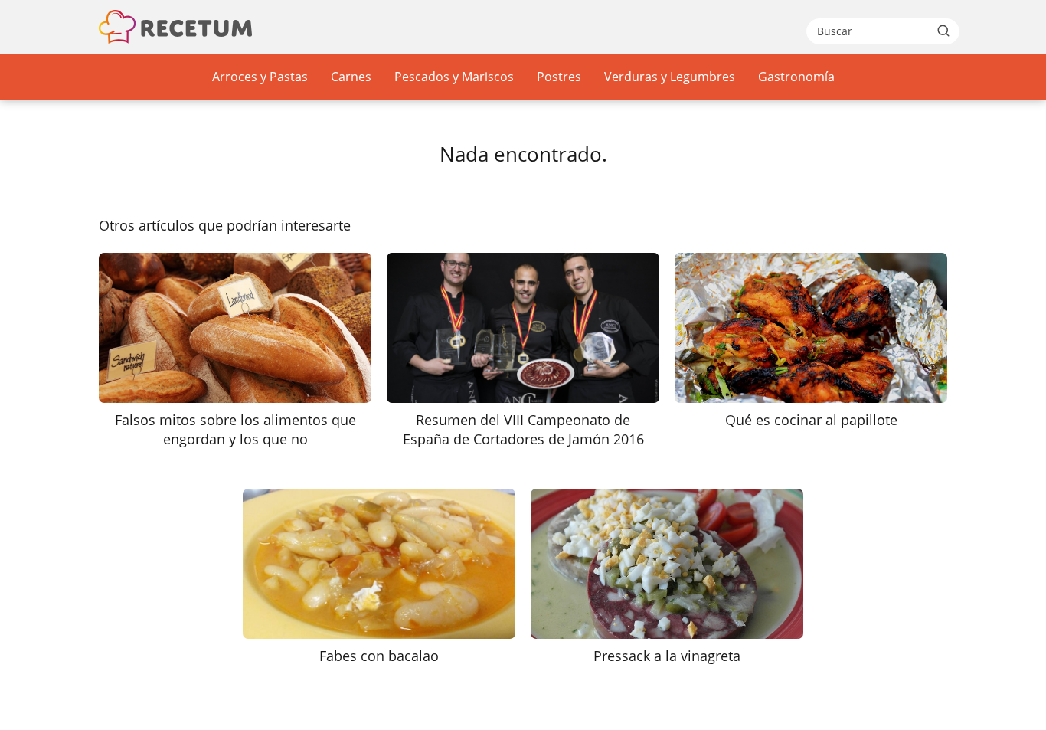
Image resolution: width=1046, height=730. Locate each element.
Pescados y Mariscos (454, 76)
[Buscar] (943, 30)
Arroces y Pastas (260, 76)
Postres (559, 76)
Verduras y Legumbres (669, 76)
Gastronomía (796, 76)
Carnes (351, 76)
